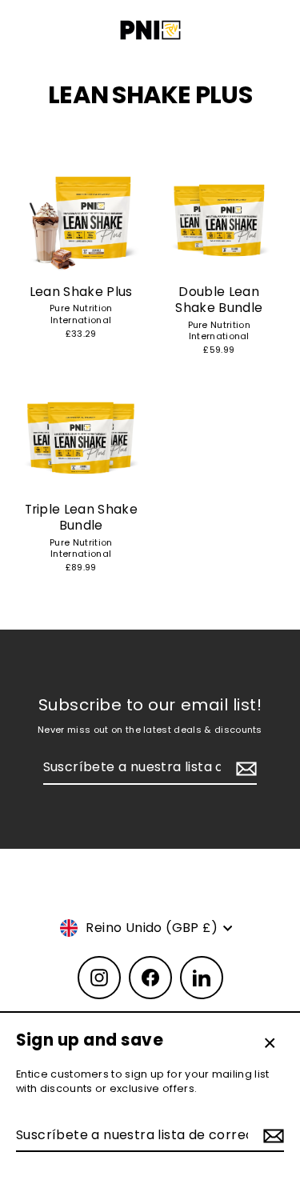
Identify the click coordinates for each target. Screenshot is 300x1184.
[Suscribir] (271, 1136)
